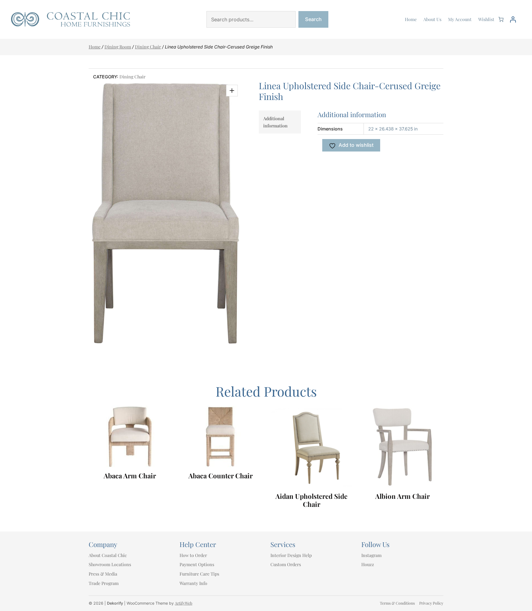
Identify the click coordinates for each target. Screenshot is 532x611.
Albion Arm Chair (402, 496)
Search (313, 19)
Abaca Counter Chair (220, 476)
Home (95, 47)
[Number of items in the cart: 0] (501, 19)
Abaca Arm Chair (130, 476)
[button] (232, 90)
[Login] (513, 19)
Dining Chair (148, 47)
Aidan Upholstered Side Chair (311, 500)
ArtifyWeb (183, 603)
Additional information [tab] (275, 122)
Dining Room (117, 47)
